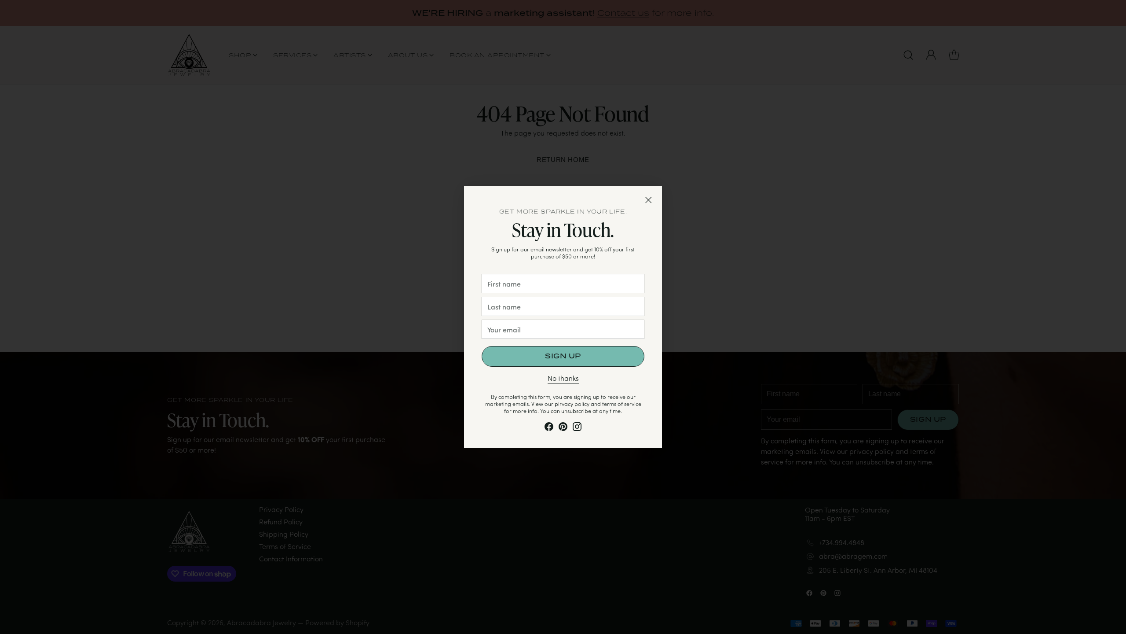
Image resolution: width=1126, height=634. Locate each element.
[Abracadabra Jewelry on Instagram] (577, 428)
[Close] (648, 200)
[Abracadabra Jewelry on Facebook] (549, 428)
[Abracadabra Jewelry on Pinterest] (563, 428)
